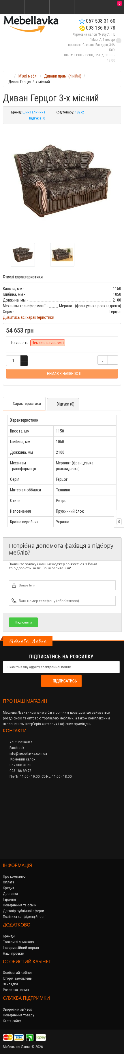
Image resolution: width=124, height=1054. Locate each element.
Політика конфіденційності (24, 916)
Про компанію (14, 876)
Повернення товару (18, 1015)
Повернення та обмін (19, 905)
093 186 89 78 (100, 27)
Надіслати (23, 622)
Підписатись (65, 681)
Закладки (10, 984)
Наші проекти (13, 953)
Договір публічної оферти (23, 910)
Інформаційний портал (21, 947)
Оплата (8, 882)
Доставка (10, 893)
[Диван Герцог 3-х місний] (62, 181)
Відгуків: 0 (37, 118)
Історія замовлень (17, 978)
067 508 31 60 (100, 21)
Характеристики (27, 403)
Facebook (16, 747)
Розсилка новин (16, 989)
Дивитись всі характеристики (28, 317)
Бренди (9, 936)
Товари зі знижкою (18, 941)
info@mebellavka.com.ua (28, 753)
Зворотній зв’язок (17, 1009)
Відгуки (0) (65, 404)
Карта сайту (12, 1020)
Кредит (8, 887)
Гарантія (9, 899)
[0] (111, 7)
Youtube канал (21, 742)
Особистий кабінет (17, 972)
